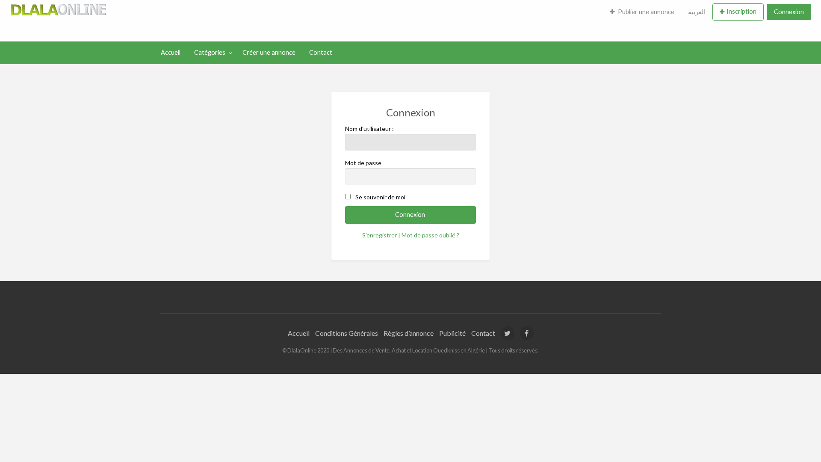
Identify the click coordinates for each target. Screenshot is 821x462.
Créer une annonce (268, 52)
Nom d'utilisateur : (369, 128)
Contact (320, 52)
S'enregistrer (379, 235)
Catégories (209, 52)
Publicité (452, 333)
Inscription (741, 11)
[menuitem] (642, 12)
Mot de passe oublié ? (430, 235)
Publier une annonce (646, 11)
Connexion (789, 11)
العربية (697, 11)
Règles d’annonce (409, 333)
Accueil (170, 52)
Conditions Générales (346, 333)
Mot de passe (363, 162)
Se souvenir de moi (380, 197)
